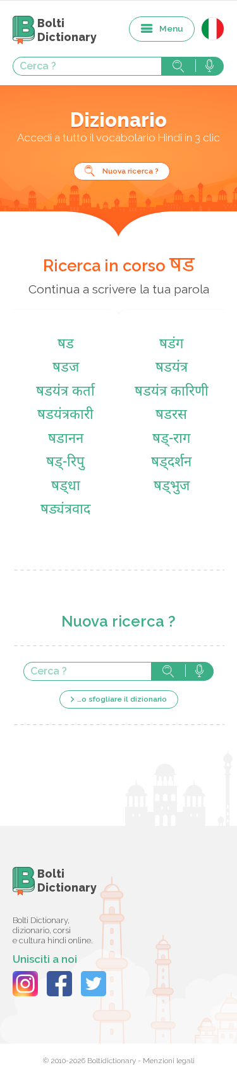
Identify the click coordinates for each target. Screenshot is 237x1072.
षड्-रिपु (65, 463)
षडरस (171, 415)
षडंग (171, 345)
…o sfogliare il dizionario (122, 699)
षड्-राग (171, 439)
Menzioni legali (169, 1060)
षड (66, 345)
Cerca (178, 66)
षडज (65, 368)
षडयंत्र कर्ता (65, 392)
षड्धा (65, 487)
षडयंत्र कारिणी (172, 392)
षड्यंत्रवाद (65, 510)
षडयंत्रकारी (65, 415)
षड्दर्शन (171, 463)
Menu (171, 28)
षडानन (65, 439)
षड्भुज (172, 487)
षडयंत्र (171, 368)
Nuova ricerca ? (130, 171)
